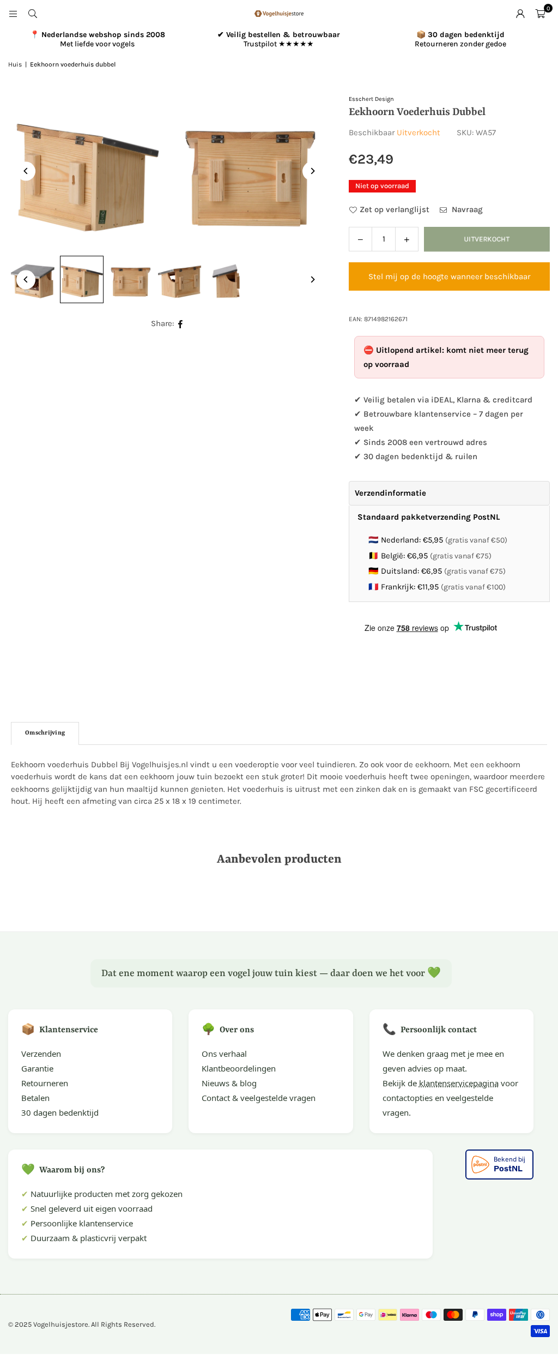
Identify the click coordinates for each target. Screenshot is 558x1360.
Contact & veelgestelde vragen (259, 1097)
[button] (540, 13)
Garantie (37, 1068)
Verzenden (41, 1053)
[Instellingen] (520, 13)
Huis (15, 64)
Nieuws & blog (229, 1083)
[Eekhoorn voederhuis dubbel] (81, 279)
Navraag (466, 209)
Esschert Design (371, 99)
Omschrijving (45, 733)
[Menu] (13, 14)
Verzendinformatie (390, 493)
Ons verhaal (224, 1053)
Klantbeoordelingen (239, 1068)
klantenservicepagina (459, 1083)
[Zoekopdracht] (33, 14)
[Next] (312, 170)
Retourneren (44, 1083)
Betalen (35, 1097)
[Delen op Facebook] (181, 323)
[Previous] (25, 170)
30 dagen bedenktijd (60, 1112)
